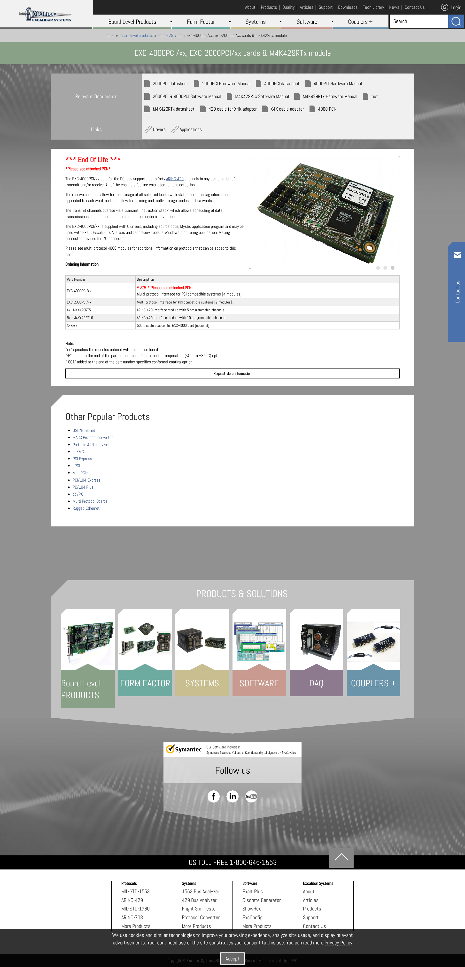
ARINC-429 (165, 35)
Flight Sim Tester (199, 908)
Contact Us (314, 926)
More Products (135, 926)
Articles (310, 900)
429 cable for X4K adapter (233, 109)
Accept (232, 958)
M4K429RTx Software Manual (262, 96)
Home (109, 35)
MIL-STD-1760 (135, 908)
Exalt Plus (252, 891)
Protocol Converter (201, 917)
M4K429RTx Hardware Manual (330, 96)
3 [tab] (393, 268)
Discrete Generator (261, 900)
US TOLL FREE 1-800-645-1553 (233, 862)
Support (311, 917)
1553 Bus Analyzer (200, 891)
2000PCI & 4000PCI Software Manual (187, 96)
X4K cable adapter (287, 109)
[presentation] (324, 212)
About (309, 891)
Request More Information (232, 373)
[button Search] (456, 21)
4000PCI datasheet (282, 83)
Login (456, 7)
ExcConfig (252, 917)
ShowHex (251, 908)
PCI (180, 35)
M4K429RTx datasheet (173, 109)
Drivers (159, 129)
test (375, 96)
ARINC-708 (132, 917)
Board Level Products (136, 35)
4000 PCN (327, 109)
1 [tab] (378, 268)
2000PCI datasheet (170, 83)
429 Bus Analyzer (199, 900)
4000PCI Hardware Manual (338, 83)
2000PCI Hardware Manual (226, 83)
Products (312, 908)
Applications (191, 129)
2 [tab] (385, 268)
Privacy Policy (338, 942)
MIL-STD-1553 (135, 891)
